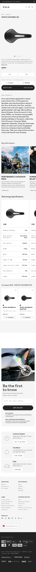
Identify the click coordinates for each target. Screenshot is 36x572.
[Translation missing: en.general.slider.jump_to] (14, 56)
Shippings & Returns (24, 501)
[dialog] (26, 7)
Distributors (5, 486)
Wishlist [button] (27, 83)
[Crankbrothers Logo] (14, 561)
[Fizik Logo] (27, 557)
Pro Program (4, 488)
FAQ (19, 499)
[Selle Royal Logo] (18, 557)
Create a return (23, 509)
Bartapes (20, 490)
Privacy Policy (5, 499)
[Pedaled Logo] (24, 561)
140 (9, 74)
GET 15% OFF (18, 408)
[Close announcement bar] (34, 1)
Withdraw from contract (25, 507)
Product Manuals (6, 507)
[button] (26, 7)
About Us (3, 484)
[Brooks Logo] (3, 561)
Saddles (8, 14)
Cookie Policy (5, 503)
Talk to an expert (19, 441)
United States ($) (11, 526)
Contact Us (21, 503)
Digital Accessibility (7, 505)
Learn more (17, 469)
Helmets (20, 488)
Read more (4, 64)
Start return (18, 455)
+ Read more (5, 190)
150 (26, 74)
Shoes (19, 484)
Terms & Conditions (6, 501)
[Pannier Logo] (29, 561)
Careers (20, 505)
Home (2, 14)
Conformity (4, 509)
